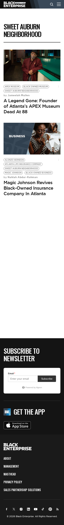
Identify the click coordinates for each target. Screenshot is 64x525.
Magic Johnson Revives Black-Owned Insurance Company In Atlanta (28, 188)
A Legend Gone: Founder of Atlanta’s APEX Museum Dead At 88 (32, 106)
